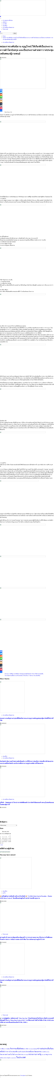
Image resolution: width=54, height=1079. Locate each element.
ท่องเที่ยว (5, 25)
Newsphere (22, 1075)
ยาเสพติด (44, 1051)
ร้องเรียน (47, 1051)
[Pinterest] (27, 108)
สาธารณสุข (26, 1054)
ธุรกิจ (4, 893)
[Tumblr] (27, 103)
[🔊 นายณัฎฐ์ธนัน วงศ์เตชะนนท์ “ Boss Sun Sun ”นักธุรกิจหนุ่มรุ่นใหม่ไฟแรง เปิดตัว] (22, 1012)
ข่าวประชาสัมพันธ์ (33, 1048)
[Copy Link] (27, 106)
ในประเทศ (5, 29)
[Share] (27, 110)
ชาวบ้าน (9, 1051)
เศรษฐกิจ (8, 1057)
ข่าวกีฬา (5, 23)
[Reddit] (27, 94)
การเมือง (7, 1049)
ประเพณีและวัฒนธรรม (8, 27)
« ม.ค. (1, 844)
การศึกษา (2, 1049)
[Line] (27, 97)
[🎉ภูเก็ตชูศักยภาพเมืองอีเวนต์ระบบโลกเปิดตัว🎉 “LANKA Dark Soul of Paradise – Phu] (16, 888)
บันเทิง (23, 1051)
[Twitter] (27, 92)
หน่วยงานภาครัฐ (34, 1054)
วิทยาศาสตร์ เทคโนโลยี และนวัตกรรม (11, 1054)
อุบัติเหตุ (1, 1057)
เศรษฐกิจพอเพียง (13, 1057)
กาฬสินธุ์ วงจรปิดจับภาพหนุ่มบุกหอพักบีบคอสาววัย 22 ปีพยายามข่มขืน (24, 673)
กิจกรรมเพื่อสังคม (17, 1049)
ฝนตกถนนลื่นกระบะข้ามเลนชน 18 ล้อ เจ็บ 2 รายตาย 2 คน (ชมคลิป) (22, 675)
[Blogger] (27, 101)
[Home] (0, 16)
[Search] (0, 31)
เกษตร (5, 1057)
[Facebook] (27, 90)
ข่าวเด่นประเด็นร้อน (8, 20)
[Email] (27, 99)
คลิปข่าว (5, 22)
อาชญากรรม (48, 1054)
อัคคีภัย (43, 1054)
